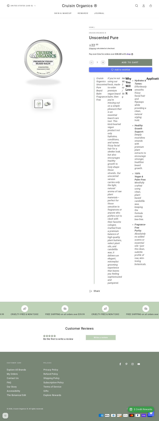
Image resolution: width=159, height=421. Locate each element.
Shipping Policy (51, 378)
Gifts (45, 391)
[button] (136, 6)
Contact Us (13, 378)
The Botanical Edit (16, 395)
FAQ (9, 382)
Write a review (101, 337)
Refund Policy (50, 374)
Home (91, 27)
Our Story (12, 387)
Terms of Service (52, 387)
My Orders (12, 374)
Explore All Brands (16, 370)
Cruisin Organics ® (97, 33)
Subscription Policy (53, 382)
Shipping (92, 48)
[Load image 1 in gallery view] (39, 104)
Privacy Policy (50, 370)
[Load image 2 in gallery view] (48, 104)
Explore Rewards (52, 395)
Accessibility (13, 391)
